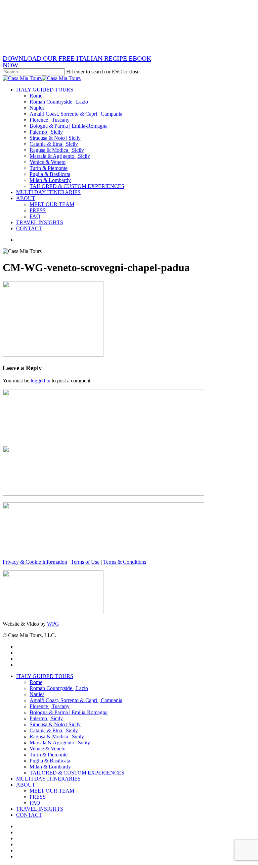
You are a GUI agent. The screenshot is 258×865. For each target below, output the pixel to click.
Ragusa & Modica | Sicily (57, 736)
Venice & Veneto (48, 748)
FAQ (35, 803)
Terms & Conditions (124, 562)
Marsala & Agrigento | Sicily (60, 742)
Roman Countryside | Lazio (59, 688)
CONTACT (29, 815)
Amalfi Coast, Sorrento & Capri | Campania (76, 700)
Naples (37, 694)
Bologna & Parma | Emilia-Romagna (69, 712)
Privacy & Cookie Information (35, 562)
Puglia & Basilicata (50, 760)
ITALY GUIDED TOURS (44, 676)
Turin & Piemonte (49, 754)
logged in (40, 380)
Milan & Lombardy (50, 766)
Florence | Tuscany (50, 706)
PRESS (38, 797)
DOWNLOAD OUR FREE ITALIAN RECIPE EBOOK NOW (77, 62)
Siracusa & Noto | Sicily (55, 724)
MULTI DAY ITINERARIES (48, 779)
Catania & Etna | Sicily (54, 730)
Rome (36, 682)
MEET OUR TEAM (52, 791)
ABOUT (25, 785)
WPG (53, 624)
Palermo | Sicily (46, 718)
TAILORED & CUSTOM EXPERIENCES (77, 773)
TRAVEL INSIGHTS (39, 809)
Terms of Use (85, 562)
